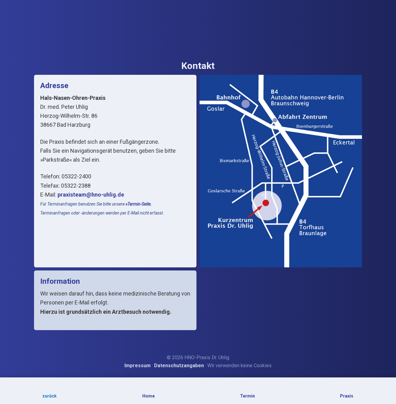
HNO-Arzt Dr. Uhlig (198, 19)
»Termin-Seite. (139, 204)
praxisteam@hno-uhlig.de (91, 194)
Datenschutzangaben (179, 365)
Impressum (137, 365)
